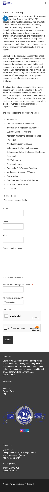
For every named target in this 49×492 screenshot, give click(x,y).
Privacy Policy (9, 391)
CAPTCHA (7, 310)
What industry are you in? (13, 298)
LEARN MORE (9, 375)
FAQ (5, 394)
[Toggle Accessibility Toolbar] (6, 18)
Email (5, 235)
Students (7, 388)
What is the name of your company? (18, 285)
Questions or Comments (12, 248)
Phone (5, 222)
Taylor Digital (29, 484)
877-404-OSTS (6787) (15, 455)
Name (5, 209)
